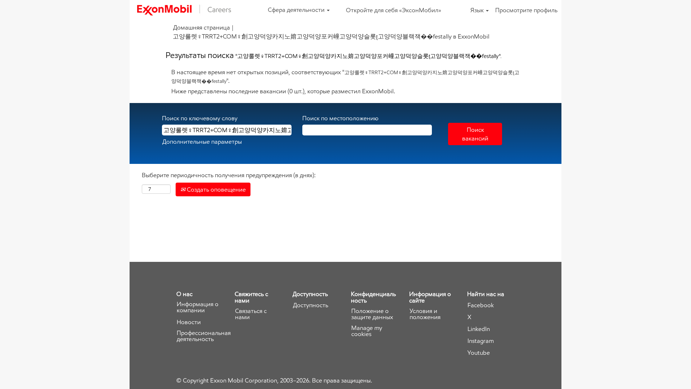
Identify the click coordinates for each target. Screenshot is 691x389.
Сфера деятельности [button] (297, 9)
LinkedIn (479, 329)
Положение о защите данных (372, 314)
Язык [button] (477, 10)
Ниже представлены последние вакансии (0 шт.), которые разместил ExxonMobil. (283, 91)
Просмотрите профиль (526, 10)
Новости (189, 322)
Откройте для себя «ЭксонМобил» (393, 10)
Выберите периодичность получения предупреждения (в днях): (229, 175)
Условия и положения (425, 314)
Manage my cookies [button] (366, 331)
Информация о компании (197, 307)
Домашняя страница (201, 27)
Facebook (481, 305)
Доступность (310, 305)
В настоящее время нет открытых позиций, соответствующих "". (345, 76)
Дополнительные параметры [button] (202, 141)
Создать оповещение (215, 189)
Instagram (481, 340)
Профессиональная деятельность (204, 336)
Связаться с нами (251, 314)
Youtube (479, 352)
